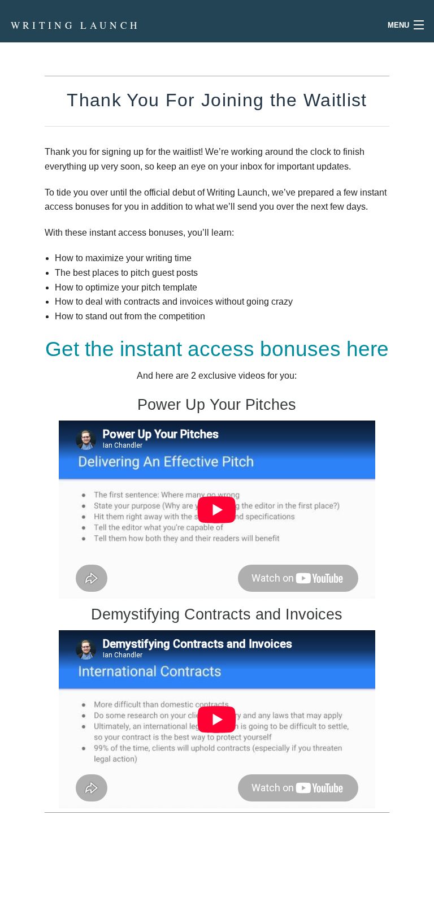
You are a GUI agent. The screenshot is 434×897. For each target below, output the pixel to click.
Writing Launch (76, 25)
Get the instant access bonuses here (217, 349)
